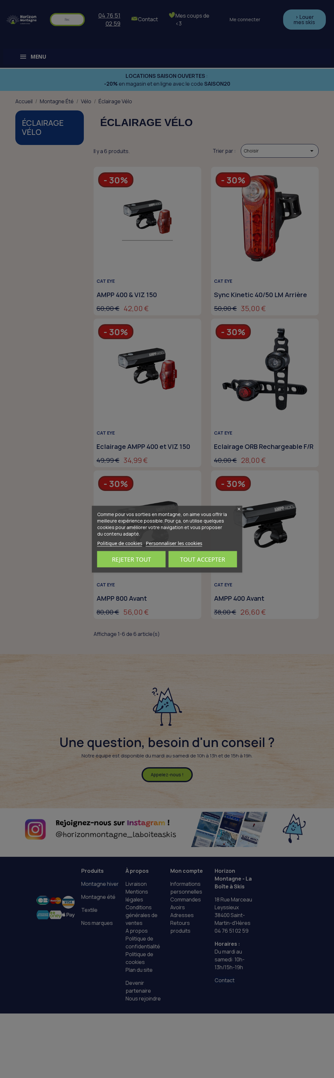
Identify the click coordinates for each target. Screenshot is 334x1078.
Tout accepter (202, 559)
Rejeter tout (131, 559)
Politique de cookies (119, 542)
